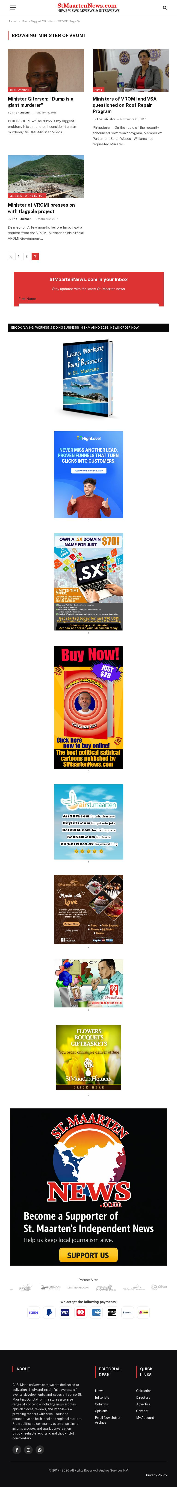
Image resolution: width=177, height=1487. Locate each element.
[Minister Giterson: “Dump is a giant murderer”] (46, 70)
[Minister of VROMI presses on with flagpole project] (46, 177)
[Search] (164, 7)
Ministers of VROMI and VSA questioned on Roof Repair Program (125, 105)
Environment (20, 89)
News (98, 89)
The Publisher (21, 112)
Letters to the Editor (27, 195)
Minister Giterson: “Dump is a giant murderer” (40, 102)
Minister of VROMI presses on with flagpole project (41, 208)
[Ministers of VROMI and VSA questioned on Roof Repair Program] (131, 70)
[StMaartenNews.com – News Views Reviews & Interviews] (88, 7)
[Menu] (13, 7)
